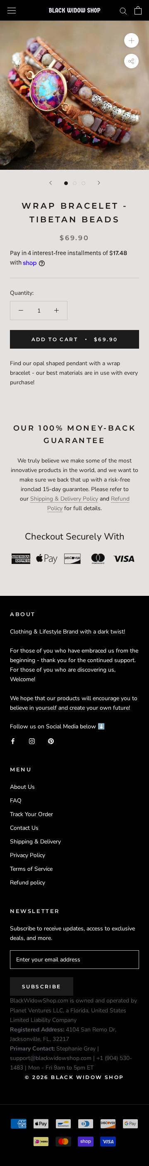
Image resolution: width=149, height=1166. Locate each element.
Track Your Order (31, 814)
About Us (22, 787)
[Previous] (50, 183)
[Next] (99, 183)
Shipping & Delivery (35, 842)
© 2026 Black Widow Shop (74, 1077)
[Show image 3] (83, 183)
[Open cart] (138, 10)
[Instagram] (32, 740)
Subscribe (41, 986)
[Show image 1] (66, 183)
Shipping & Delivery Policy (64, 499)
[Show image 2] (75, 183)
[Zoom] (131, 40)
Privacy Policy (27, 855)
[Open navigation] (11, 10)
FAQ (16, 801)
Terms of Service (31, 869)
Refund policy (27, 883)
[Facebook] (13, 740)
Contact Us (24, 828)
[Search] (123, 10)
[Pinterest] (51, 740)
